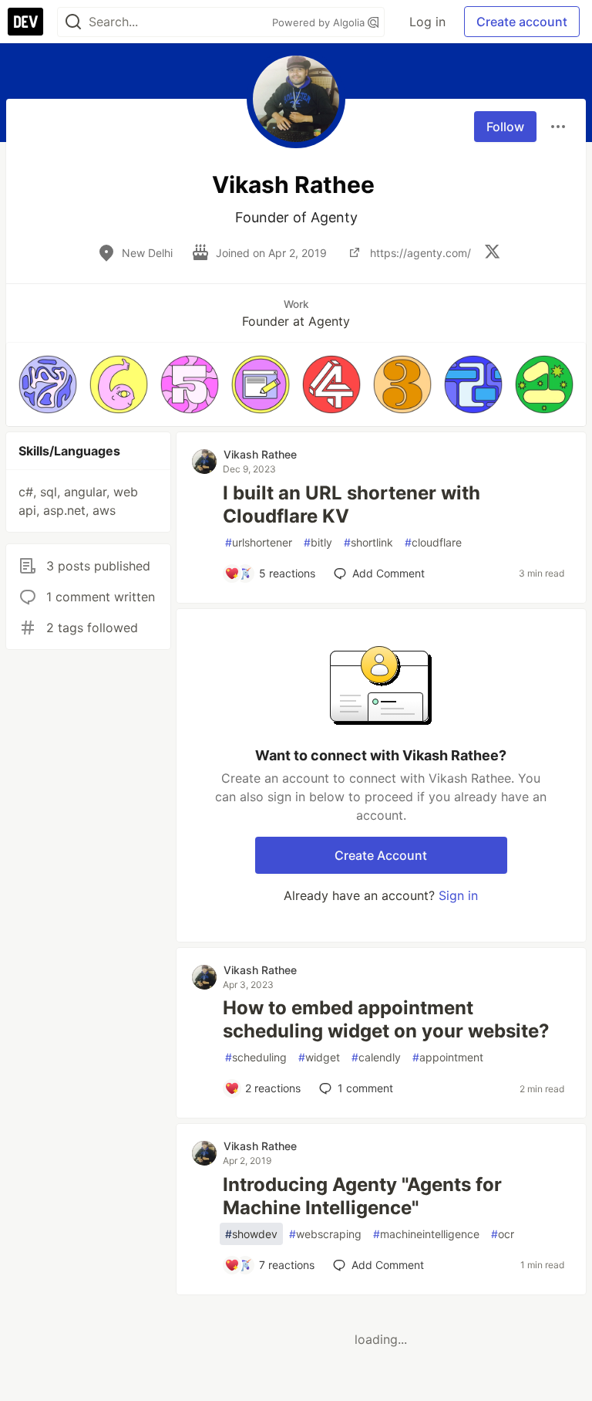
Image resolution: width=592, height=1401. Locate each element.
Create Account (381, 855)
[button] (47, 384)
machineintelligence (426, 1233)
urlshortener (258, 542)
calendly (376, 1057)
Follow (505, 126)
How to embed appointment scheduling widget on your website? (386, 1019)
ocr (502, 1233)
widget (319, 1057)
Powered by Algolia (320, 22)
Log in (427, 21)
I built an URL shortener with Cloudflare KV (351, 504)
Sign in (458, 895)
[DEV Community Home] (25, 21)
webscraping (325, 1233)
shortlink (368, 542)
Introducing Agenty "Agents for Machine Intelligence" (362, 1196)
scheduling (256, 1057)
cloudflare (433, 542)
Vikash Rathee (260, 454)
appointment (447, 1057)
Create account (521, 21)
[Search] (73, 22)
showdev (251, 1233)
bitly (318, 542)
